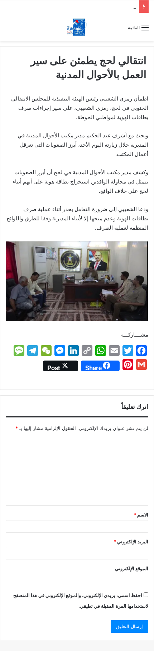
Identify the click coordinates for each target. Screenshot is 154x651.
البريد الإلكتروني (131, 541)
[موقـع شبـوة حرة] (77, 27)
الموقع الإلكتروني (131, 568)
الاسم (141, 515)
